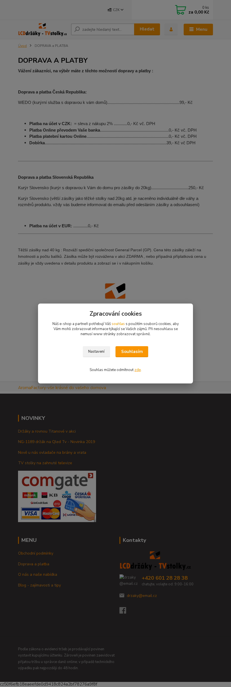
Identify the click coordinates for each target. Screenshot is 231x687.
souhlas (118, 323)
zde (137, 369)
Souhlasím (132, 351)
